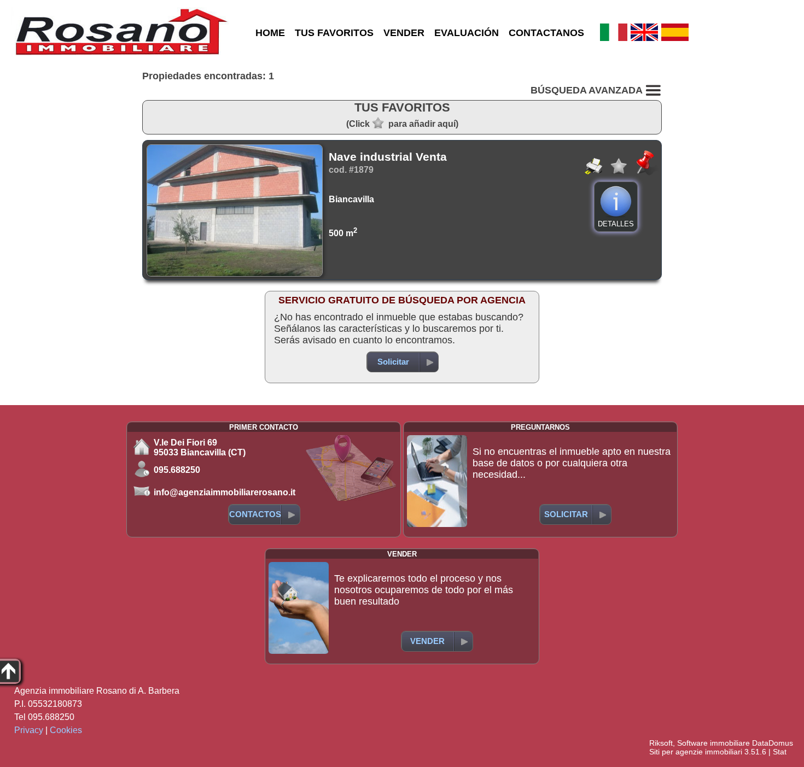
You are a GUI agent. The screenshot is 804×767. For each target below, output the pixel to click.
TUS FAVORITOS (334, 32)
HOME (270, 32)
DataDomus (772, 743)
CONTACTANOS (546, 32)
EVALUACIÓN (466, 32)
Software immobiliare (713, 743)
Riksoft (661, 743)
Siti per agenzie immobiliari (695, 751)
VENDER (403, 32)
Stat (779, 751)
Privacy (28, 730)
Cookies (66, 730)
